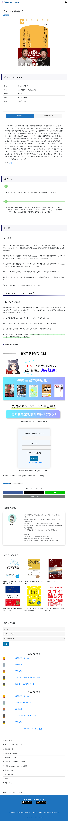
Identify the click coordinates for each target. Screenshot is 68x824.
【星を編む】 (18, 664)
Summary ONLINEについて (13, 745)
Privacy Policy (38, 812)
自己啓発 (7, 15)
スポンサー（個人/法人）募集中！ (16, 762)
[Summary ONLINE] (10, 2)
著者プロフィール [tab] (48, 116)
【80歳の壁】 (18, 671)
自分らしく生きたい (17, 483)
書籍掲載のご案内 (10, 757)
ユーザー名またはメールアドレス (34, 434)
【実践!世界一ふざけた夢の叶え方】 (25, 684)
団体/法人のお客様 (11, 753)
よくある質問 (9, 774)
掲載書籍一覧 (9, 749)
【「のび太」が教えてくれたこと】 (25, 715)
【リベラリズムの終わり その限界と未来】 (27, 677)
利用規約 (19, 812)
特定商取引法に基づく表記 (50, 812)
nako (12, 524)
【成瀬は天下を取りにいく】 (23, 658)
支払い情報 (8, 783)
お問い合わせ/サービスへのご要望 (16, 766)
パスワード (34, 443)
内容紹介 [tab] (19, 116)
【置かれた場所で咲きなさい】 (24, 702)
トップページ (9, 740)
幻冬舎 (11, 163)
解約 (6, 778)
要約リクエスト (10, 770)
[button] (13, 492)
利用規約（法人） (28, 812)
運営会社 (13, 812)
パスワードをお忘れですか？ (34, 462)
